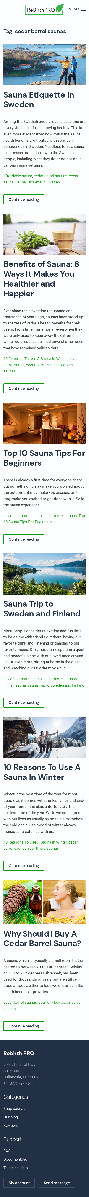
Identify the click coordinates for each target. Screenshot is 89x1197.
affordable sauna (17, 176)
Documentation (16, 1159)
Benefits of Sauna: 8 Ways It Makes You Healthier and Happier (41, 279)
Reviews (10, 1125)
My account (19, 1182)
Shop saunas (14, 1108)
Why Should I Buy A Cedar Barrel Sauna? (42, 939)
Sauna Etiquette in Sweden (38, 100)
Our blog (10, 1117)
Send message (57, 1182)
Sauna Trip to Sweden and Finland (41, 609)
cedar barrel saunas (50, 176)
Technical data (15, 1167)
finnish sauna (14, 685)
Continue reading (24, 199)
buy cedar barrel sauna (22, 515)
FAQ (7, 1151)
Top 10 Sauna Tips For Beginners (44, 458)
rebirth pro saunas (43, 848)
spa (42, 1002)
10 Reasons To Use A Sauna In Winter (35, 358)
